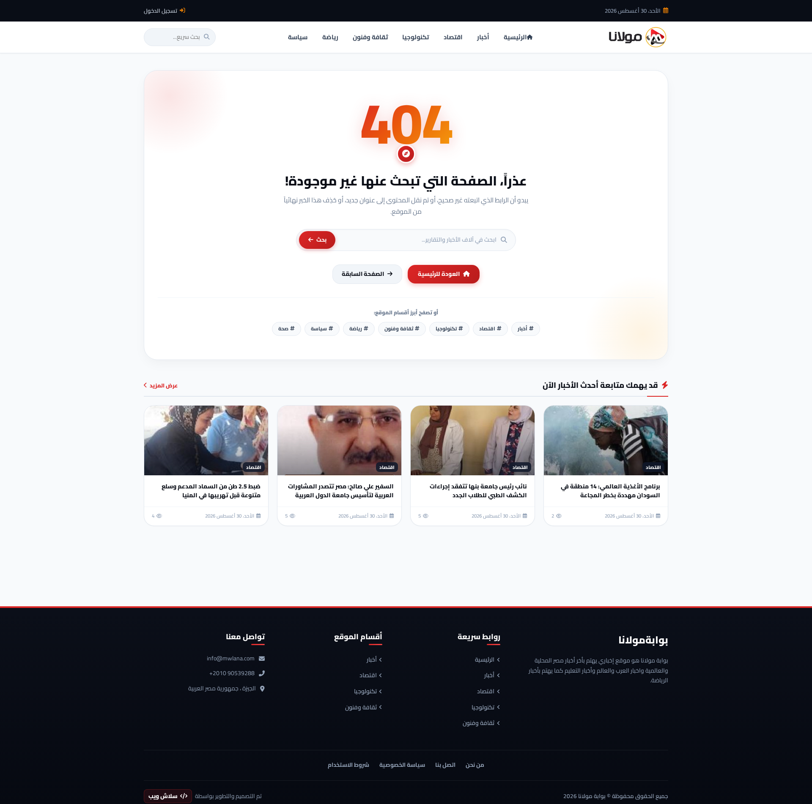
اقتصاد (485, 692)
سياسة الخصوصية (402, 764)
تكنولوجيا (483, 708)
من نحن (475, 764)
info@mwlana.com (231, 659)
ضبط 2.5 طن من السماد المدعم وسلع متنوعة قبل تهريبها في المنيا (211, 491)
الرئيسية (484, 660)
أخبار (489, 675)
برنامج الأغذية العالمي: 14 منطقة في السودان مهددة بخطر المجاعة (610, 491)
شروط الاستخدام (348, 764)
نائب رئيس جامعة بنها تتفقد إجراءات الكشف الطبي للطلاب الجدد (478, 491)
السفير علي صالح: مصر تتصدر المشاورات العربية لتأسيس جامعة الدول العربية (341, 491)
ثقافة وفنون (478, 723)
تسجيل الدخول (160, 10)
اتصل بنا (445, 764)
